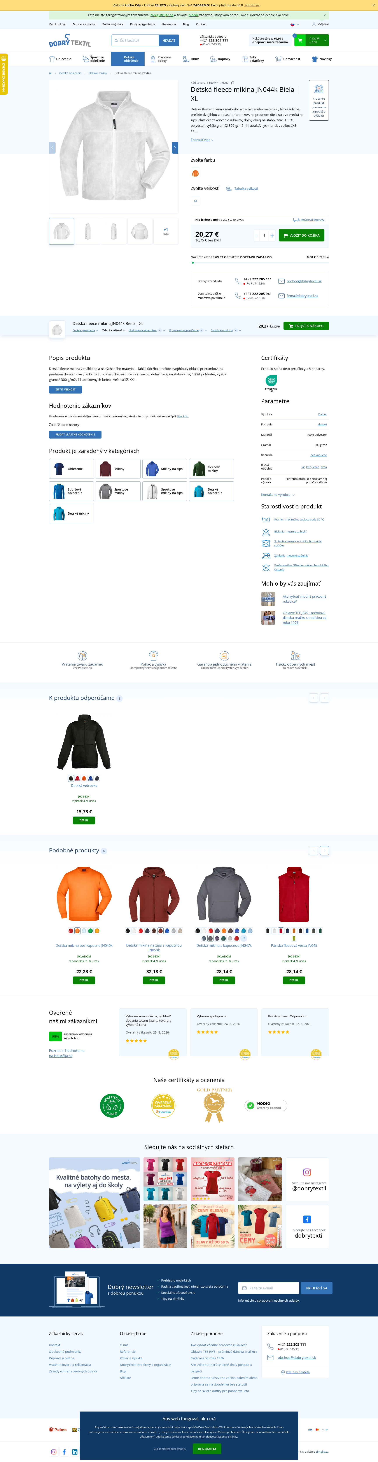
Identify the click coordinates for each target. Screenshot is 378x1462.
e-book (193, 15)
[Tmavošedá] (204, 938)
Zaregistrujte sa (161, 15)
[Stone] (180, 930)
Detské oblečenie (70, 73)
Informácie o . (269, 1300)
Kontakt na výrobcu (275, 494)
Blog (186, 24)
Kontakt (201, 24)
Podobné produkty (223, 330)
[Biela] (134, 930)
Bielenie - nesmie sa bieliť (290, 531)
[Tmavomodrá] (147, 930)
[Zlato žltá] (97, 930)
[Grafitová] (210, 938)
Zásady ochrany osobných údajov (73, 1371)
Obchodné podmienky (65, 1351)
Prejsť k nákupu (309, 326)
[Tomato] (237, 938)
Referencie (169, 24)
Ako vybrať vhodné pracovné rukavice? (219, 1345)
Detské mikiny (98, 73)
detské (322, 424)
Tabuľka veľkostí (246, 188)
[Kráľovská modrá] (91, 778)
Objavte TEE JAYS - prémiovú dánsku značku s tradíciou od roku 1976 (305, 617)
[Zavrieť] (373, 5)
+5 (243, 938)
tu (185, 1448)
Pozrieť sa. (252, 5)
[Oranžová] (195, 173)
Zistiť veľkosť (65, 389)
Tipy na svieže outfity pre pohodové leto (220, 1391)
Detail (84, 820)
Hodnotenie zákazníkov (145, 330)
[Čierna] (71, 778)
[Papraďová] (91, 930)
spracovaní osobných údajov (278, 1300)
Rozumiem (207, 1449)
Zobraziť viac (200, 139)
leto (308, 467)
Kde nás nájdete (298, 1372)
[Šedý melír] (174, 930)
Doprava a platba (84, 24)
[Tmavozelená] (223, 938)
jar (303, 467)
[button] (175, 148)
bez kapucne (318, 455)
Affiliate (125, 1378)
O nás (124, 1345)
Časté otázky (57, 24)
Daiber (322, 414)
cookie (152, 1432)
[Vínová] (161, 930)
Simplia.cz (322, 1451)
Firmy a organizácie (142, 24)
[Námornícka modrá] (97, 778)
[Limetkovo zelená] (294, 938)
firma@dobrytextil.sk (302, 295)
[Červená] (77, 778)
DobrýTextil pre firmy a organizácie (145, 1365)
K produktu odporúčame (185, 330)
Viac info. (183, 416)
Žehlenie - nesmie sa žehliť (291, 555)
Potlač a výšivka (112, 24)
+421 (214, 40)
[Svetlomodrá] (84, 930)
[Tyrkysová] (244, 930)
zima (324, 467)
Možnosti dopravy (312, 220)
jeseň (316, 467)
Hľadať (169, 40)
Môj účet (323, 24)
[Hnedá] (154, 930)
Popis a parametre (84, 330)
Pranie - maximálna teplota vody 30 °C (299, 519)
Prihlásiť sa (316, 1288)
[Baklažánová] (217, 938)
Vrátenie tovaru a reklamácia (70, 1365)
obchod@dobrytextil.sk (304, 281)
